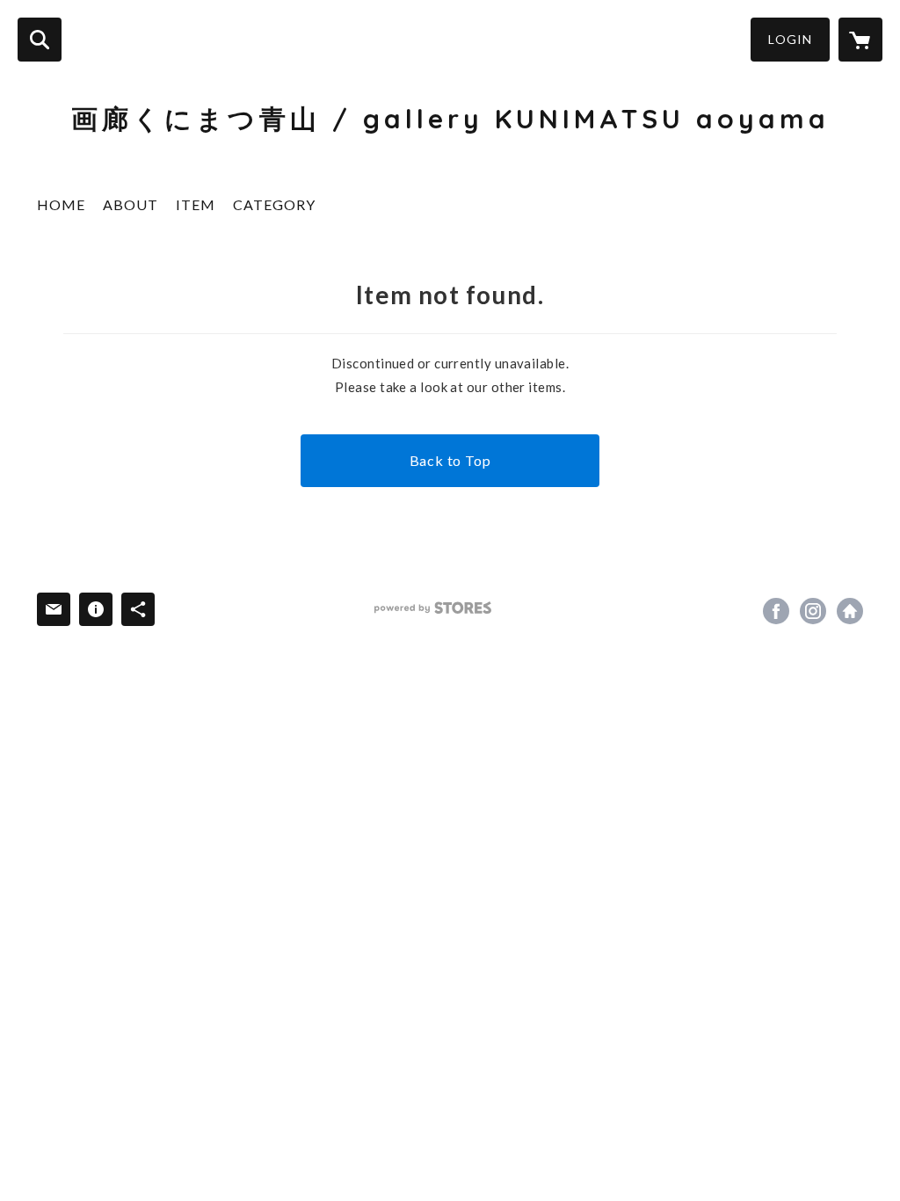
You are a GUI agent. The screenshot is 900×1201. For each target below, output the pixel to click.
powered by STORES (433, 608)
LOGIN (790, 39)
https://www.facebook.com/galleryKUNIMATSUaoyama (776, 611)
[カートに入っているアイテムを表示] (860, 40)
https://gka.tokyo (850, 611)
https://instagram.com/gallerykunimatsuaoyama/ (813, 611)
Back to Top (450, 460)
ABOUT (130, 204)
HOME (61, 204)
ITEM (195, 204)
